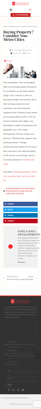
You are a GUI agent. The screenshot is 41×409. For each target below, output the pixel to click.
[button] (11, 9)
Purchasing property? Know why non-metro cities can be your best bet (20, 176)
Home (5, 26)
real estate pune (17, 193)
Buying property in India (15, 191)
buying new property (14, 188)
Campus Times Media (27, 404)
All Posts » (22, 262)
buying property (28, 188)
